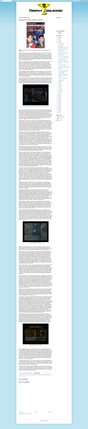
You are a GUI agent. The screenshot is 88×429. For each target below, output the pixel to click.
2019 (58, 98)
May (59, 86)
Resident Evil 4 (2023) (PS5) (63, 53)
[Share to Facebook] (38, 373)
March (59, 89)
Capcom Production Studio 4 (31, 374)
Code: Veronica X (38, 374)
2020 (58, 97)
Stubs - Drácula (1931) (62, 64)
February (60, 90)
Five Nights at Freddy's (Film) (63, 47)
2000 (22, 374)
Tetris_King (60, 118)
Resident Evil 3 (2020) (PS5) (63, 70)
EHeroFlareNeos (61, 117)
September (60, 80)
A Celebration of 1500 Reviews (63, 57)
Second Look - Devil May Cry (63, 56)
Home (36, 411)
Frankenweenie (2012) (62, 59)
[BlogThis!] (35, 373)
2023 (58, 42)
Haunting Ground (61, 54)
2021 (58, 95)
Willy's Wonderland (61, 51)
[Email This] (34, 373)
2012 (58, 109)
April (59, 87)
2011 (58, 110)
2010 (58, 112)
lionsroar (60, 120)
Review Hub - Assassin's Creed (63, 66)
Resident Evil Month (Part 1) (63, 78)
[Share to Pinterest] (39, 373)
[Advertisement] (62, 129)
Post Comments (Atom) (28, 413)
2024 (58, 40)
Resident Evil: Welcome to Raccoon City (62, 72)
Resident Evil (46, 374)
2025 (58, 39)
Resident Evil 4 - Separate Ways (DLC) (62, 50)
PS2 (42, 374)
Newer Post (21, 411)
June (59, 84)
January (59, 92)
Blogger (46, 420)
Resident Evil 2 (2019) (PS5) (63, 74)
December (60, 43)
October (59, 46)
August (59, 81)
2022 (58, 94)
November (60, 44)
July (59, 83)
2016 (58, 103)
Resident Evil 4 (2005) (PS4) (63, 60)
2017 (58, 101)
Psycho (33, 140)
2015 (58, 104)
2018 (58, 100)
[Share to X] (36, 373)
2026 (58, 37)
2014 (58, 106)
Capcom (25, 374)
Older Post (50, 411)
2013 (58, 107)
